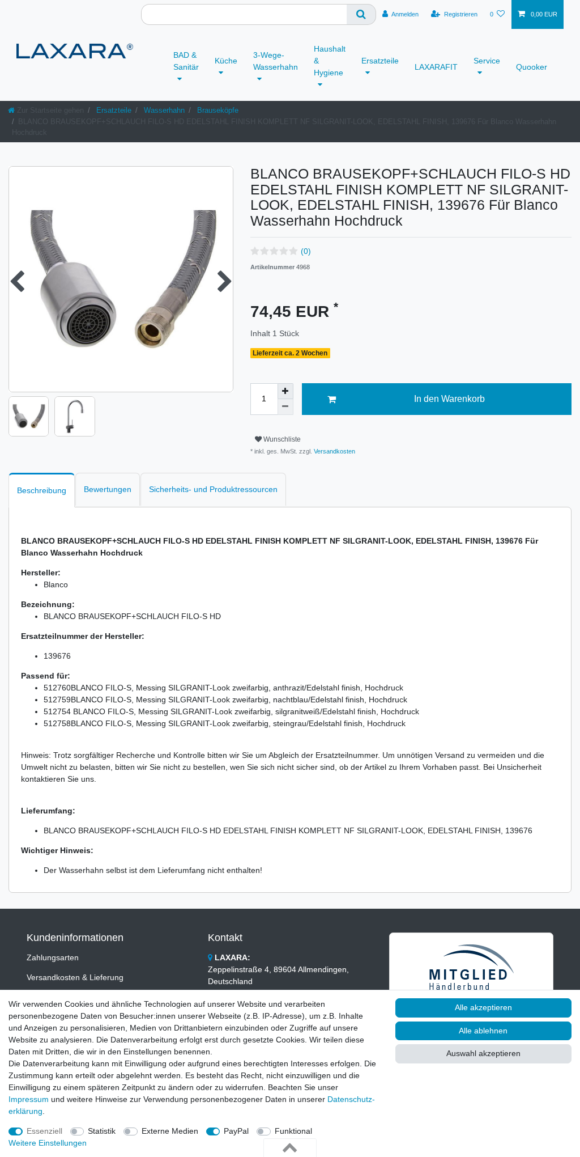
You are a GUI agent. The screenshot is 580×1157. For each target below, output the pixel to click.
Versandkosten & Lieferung (75, 977)
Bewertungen (107, 489)
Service (487, 60)
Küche (226, 60)
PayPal (236, 1130)
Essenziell (44, 1130)
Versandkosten (333, 451)
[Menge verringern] (285, 407)
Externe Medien (170, 1130)
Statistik (102, 1130)
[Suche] (361, 14)
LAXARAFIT (436, 66)
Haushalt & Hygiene (330, 60)
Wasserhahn (163, 110)
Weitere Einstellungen (47, 1142)
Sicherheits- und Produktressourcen (213, 489)
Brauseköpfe (216, 110)
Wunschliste (281, 439)
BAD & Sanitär (186, 60)
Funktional (293, 1130)
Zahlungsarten (53, 957)
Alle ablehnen (483, 1030)
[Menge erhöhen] (285, 391)
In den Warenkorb (449, 399)
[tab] (41, 490)
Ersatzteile (380, 60)
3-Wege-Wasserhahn (275, 60)
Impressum (28, 1099)
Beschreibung (41, 490)
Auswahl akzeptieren (483, 1053)
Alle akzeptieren (483, 1007)
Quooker (531, 66)
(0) (306, 251)
